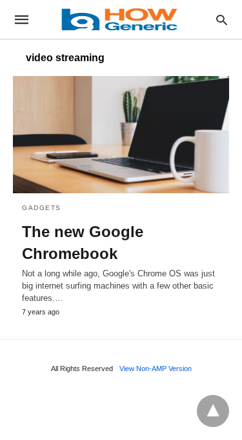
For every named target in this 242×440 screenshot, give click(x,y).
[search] (221, 19)
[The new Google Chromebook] (121, 134)
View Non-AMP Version (155, 368)
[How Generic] (120, 19)
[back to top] (213, 411)
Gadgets (41, 207)
